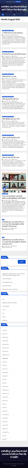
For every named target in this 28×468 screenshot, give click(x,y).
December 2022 (5, 390)
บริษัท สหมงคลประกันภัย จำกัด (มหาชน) (10, 289)
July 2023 (4, 379)
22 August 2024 (7, 34)
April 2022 (4, 407)
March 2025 (4, 333)
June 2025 (4, 330)
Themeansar (13, 465)
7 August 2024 (6, 228)
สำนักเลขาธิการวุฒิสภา (6, 285)
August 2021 (4, 421)
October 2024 (5, 351)
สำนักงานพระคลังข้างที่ (6, 278)
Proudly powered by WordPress (9, 463)
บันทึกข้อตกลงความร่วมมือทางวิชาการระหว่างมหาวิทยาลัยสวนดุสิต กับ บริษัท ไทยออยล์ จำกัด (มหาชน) (13, 224)
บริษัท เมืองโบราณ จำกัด (9, 76)
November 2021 (5, 414)
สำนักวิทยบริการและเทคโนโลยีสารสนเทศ (14, 54)
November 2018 (5, 432)
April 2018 (4, 439)
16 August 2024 (7, 200)
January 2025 (5, 340)
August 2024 (5, 358)
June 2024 (4, 361)
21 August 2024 (7, 121)
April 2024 (4, 365)
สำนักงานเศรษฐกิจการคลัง (7, 282)
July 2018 (4, 435)
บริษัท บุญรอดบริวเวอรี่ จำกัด (10, 99)
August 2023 (5, 375)
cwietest (15, 34)
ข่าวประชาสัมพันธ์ (5, 193)
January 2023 (5, 386)
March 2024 (4, 368)
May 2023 (4, 382)
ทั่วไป (3, 313)
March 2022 (4, 411)
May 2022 (4, 404)
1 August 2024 (6, 246)
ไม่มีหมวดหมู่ (4, 320)
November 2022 (5, 393)
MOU (3, 219)
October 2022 (5, 397)
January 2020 (5, 425)
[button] (25, 14)
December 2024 (5, 344)
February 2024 (5, 372)
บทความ (3, 316)
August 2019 (4, 428)
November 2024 (5, 347)
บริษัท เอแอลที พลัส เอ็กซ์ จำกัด (11, 138)
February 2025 (5, 337)
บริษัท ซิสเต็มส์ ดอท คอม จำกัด (11, 119)
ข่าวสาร (3, 309)
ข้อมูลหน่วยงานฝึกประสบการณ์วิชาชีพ (7, 30)
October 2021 (5, 418)
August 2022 (5, 400)
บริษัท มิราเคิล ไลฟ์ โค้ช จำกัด (10, 157)
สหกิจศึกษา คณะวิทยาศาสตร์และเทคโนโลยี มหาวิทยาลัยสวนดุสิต (14, 454)
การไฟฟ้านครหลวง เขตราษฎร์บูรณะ (12, 33)
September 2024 (5, 354)
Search (4, 257)
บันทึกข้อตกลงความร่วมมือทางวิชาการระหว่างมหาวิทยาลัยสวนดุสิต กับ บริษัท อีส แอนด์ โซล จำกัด (14, 242)
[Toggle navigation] (14, 15)
